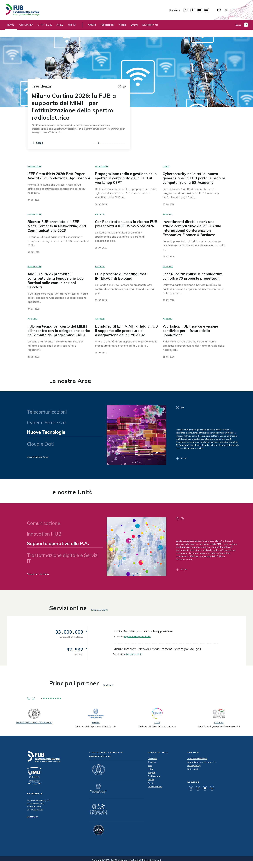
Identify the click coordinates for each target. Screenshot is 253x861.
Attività (92, 24)
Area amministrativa (197, 758)
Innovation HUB (44, 534)
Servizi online (68, 608)
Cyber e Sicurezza (46, 422)
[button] (120, 86)
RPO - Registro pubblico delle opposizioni (143, 631)
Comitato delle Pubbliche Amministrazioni (106, 754)
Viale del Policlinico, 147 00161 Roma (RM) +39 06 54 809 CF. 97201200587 (38, 805)
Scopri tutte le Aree (37, 456)
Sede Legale (34, 793)
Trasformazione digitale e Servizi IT (63, 557)
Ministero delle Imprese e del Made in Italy (96, 726)
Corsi (166, 166)
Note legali (192, 769)
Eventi (134, 24)
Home (11, 24)
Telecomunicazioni (47, 412)
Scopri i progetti (99, 609)
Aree (60, 24)
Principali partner (74, 683)
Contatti (32, 816)
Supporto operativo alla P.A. (57, 544)
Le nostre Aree (70, 380)
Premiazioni (34, 166)
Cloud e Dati (40, 443)
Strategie (44, 24)
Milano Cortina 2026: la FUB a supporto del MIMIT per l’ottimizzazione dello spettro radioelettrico (74, 106)
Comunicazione (43, 523)
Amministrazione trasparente (201, 762)
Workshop (101, 166)
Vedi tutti (108, 685)
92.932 (74, 650)
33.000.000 (69, 632)
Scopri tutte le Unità (38, 574)
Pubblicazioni (107, 24)
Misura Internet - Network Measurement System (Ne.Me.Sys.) (157, 649)
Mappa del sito (157, 752)
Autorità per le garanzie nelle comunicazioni (219, 726)
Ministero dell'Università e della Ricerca (157, 726)
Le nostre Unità (71, 492)
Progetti (151, 772)
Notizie (122, 24)
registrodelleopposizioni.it (137, 636)
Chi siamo (26, 24)
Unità (72, 24)
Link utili (193, 752)
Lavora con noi (150, 24)
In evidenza (41, 86)
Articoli (100, 214)
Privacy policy (193, 765)
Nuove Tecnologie (46, 433)
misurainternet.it (132, 654)
